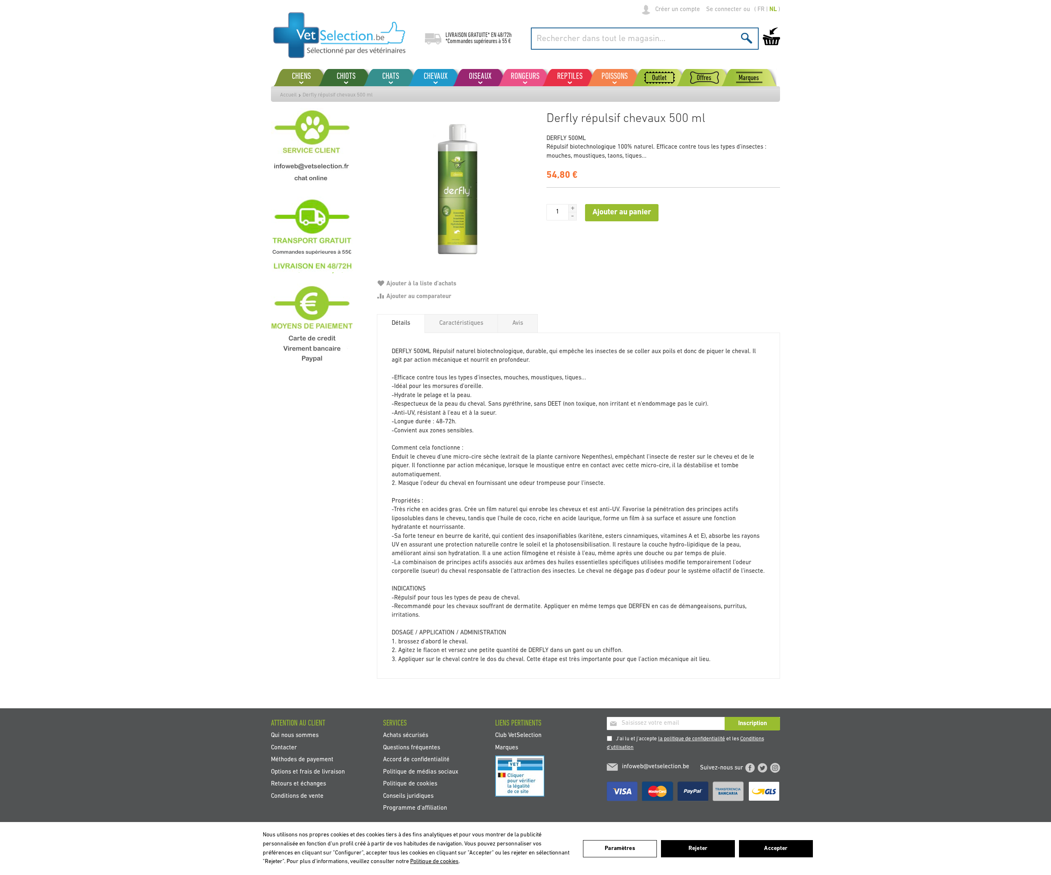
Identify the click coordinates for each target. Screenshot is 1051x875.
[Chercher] (747, 38)
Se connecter (723, 10)
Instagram (775, 768)
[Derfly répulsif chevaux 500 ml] (457, 188)
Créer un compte (677, 10)
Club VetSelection (518, 736)
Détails (401, 323)
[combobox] (645, 39)
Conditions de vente (297, 796)
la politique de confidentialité (691, 739)
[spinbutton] (557, 212)
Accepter (775, 848)
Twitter (762, 767)
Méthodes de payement (302, 760)
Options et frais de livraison (308, 772)
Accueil (288, 95)
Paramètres (620, 848)
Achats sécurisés (405, 736)
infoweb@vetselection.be (655, 767)
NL (773, 10)
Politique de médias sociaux (420, 772)
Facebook (750, 767)
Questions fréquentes (411, 747)
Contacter (284, 747)
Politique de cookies (410, 784)
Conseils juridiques (408, 796)
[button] (573, 208)
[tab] (401, 323)
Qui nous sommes (295, 736)
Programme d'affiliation (415, 808)
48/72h (505, 35)
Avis (517, 323)
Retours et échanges (298, 784)
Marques (506, 747)
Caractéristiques (461, 323)
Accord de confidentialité (416, 760)
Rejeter (697, 848)
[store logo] (339, 35)
